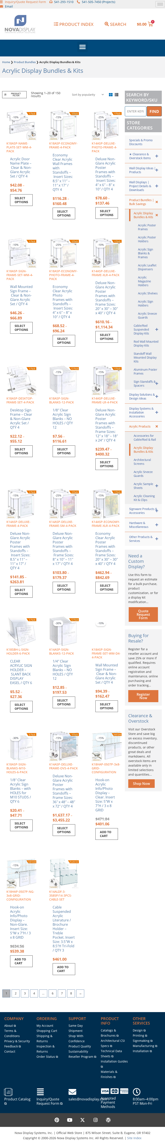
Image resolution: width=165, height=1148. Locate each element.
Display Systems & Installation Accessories (141, 412)
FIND (154, 111)
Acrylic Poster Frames (147, 227)
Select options (21, 200)
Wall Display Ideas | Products (142, 170)
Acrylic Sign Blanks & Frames (145, 253)
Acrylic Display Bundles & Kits (143, 215)
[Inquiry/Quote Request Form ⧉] (40, 1092)
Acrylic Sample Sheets (143, 486)
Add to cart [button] (105, 834)
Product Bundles (25, 62)
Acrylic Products (140, 426)
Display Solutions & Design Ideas (142, 396)
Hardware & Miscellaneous (138, 525)
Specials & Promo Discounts (141, 142)
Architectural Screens (142, 462)
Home (6, 62)
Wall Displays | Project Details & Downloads (140, 186)
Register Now (143, 696)
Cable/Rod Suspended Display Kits (141, 329)
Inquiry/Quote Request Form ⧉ (50, 1101)
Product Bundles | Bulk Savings (141, 202)
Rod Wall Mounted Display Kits (146, 343)
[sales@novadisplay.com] (72, 1092)
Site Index (134, 1138)
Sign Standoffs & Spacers (145, 383)
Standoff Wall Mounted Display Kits (145, 357)
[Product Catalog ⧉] (8, 1092)
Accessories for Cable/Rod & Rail (145, 438)
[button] (82, 47)
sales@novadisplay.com (88, 1099)
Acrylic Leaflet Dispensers (147, 267)
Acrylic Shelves (148, 293)
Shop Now (141, 783)
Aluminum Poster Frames (145, 371)
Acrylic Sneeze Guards (147, 315)
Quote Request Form (143, 614)
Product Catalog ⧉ (17, 1101)
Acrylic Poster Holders (147, 239)
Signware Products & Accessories (143, 511)
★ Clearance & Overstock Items (140, 156)
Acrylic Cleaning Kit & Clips (144, 498)
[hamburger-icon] (160, 4)
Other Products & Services (141, 539)
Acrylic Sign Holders (145, 303)
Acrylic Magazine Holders (144, 281)
